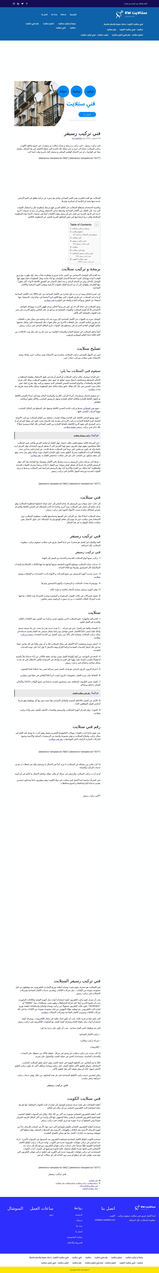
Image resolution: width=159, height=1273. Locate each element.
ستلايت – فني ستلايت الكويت (131, 30)
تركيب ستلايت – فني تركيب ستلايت (94, 35)
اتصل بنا (44, 14)
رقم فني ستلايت (32, 24)
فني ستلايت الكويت (79, 259)
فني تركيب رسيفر (79, 241)
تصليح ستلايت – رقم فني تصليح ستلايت (127, 35)
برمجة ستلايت (92, 1183)
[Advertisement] (57, 59)
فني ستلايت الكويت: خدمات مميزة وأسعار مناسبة (123, 24)
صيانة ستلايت (70, 1183)
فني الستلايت (88, 408)
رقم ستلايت (111, 30)
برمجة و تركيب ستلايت (67, 24)
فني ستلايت (61, 28)
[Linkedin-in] (13, 1215)
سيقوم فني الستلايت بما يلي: (86, 235)
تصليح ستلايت (48, 24)
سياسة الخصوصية (74, 1237)
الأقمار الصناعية (64, 1126)
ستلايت (73, 28)
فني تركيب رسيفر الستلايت (82, 253)
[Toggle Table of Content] (95, 225)
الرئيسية (73, 14)
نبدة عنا (54, 14)
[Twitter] (17, 1215)
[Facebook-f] (22, 1215)
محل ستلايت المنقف (90, 1188)
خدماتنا (63, 14)
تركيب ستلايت (81, 1183)
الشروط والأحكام (75, 1243)
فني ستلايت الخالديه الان (89, 1186)
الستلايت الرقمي (73, 335)
